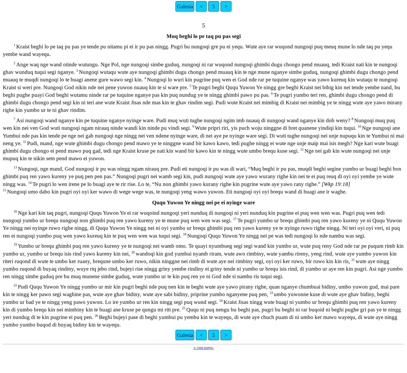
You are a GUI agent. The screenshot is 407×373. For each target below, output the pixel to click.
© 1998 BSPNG (204, 348)
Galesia (185, 6)
